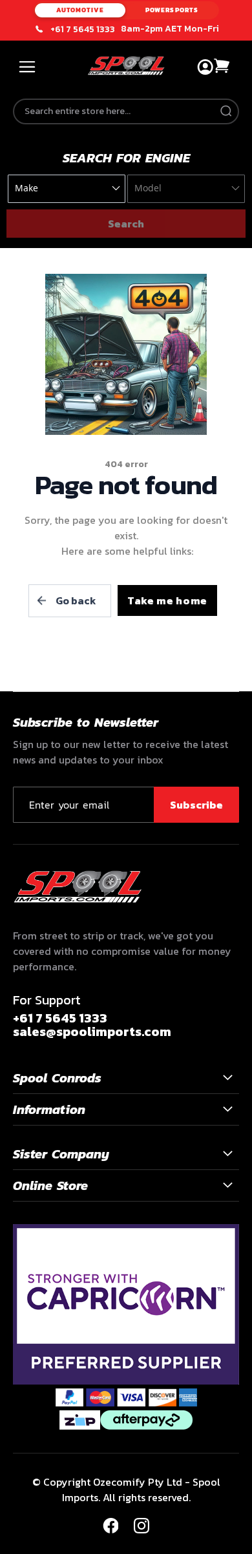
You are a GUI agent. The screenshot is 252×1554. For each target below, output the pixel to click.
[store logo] (126, 65)
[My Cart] (222, 66)
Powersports (171, 10)
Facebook (110, 1525)
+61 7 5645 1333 (82, 29)
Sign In (205, 67)
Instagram (141, 1525)
